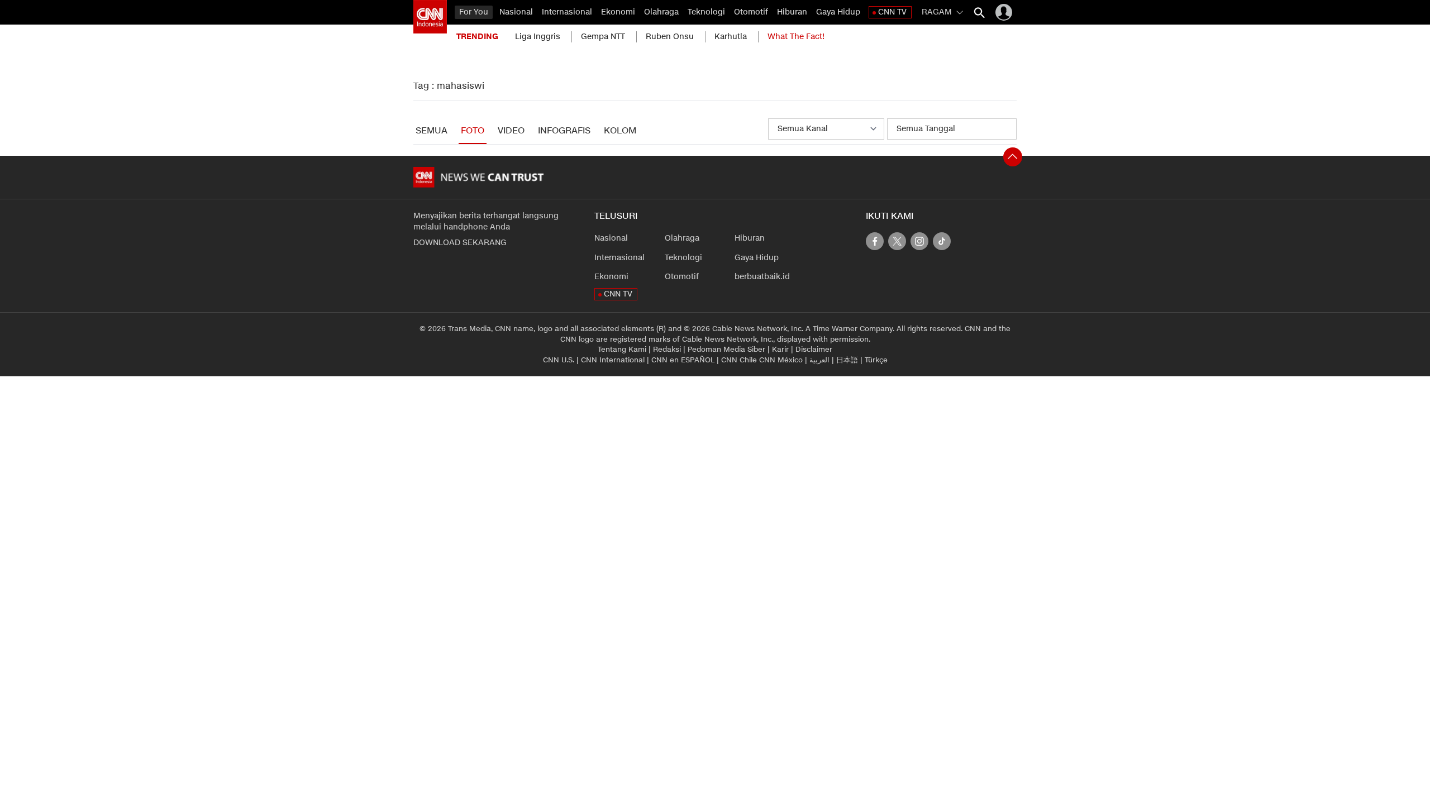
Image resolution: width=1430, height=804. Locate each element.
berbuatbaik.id (762, 276)
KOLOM (620, 131)
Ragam (937, 12)
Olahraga (661, 12)
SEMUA (431, 131)
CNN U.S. (558, 360)
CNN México (781, 360)
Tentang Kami (622, 349)
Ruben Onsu (670, 36)
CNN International (613, 360)
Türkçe (876, 360)
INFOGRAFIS (564, 131)
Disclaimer (813, 349)
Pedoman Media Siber (726, 349)
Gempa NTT (603, 36)
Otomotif (751, 12)
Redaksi (667, 349)
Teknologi (706, 12)
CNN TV (892, 12)
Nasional (516, 12)
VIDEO (511, 131)
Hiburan (792, 12)
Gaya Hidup (838, 12)
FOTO (472, 131)
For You (473, 12)
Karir (780, 349)
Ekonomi (618, 12)
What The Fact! (796, 36)
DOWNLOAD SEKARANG (460, 242)
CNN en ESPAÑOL (682, 360)
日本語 (847, 360)
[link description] (430, 17)
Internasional (567, 12)
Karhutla (730, 36)
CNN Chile (739, 360)
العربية (819, 360)
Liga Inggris (537, 36)
